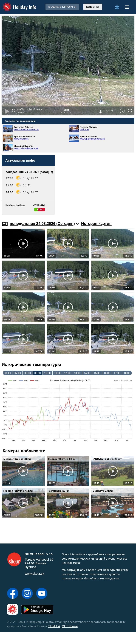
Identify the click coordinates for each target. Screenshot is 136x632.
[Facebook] (12, 594)
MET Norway (70, 626)
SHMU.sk (54, 626)
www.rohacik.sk (21, 139)
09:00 (37, 373)
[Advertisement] (96, 185)
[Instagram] (27, 594)
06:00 (8, 373)
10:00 (47, 373)
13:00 (77, 373)
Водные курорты (62, 6)
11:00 (57, 373)
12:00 (67, 373)
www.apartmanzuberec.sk (92, 139)
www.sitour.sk (34, 573)
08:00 (27, 373)
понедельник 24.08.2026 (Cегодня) (42, 223)
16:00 (107, 373)
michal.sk (84, 129)
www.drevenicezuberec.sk (26, 129)
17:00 (117, 373)
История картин (96, 223)
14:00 (87, 373)
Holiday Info (16, 4)
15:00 (97, 373)
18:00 (127, 373)
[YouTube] (41, 594)
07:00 (18, 373)
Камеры (92, 6)
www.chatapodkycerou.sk (26, 148)
